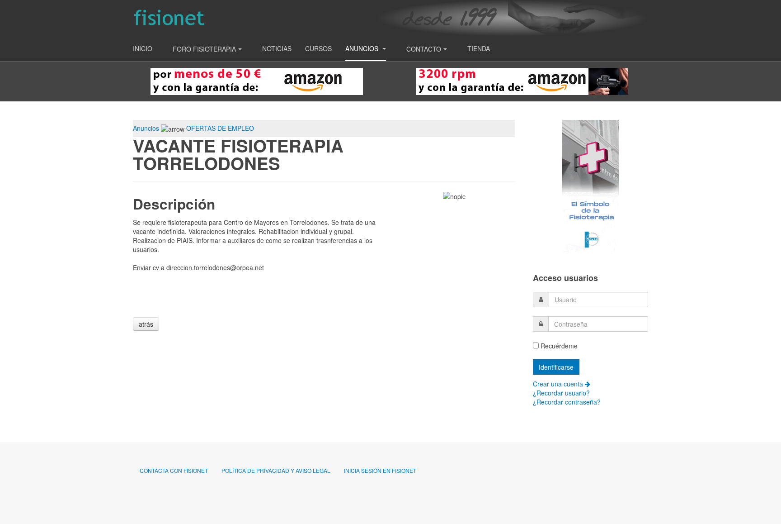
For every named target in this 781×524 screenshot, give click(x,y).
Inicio (142, 48)
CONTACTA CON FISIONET (174, 470)
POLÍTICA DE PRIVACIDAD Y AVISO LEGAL (275, 470)
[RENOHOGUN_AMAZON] (522, 80)
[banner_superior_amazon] (257, 80)
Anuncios (146, 128)
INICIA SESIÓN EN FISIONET (380, 470)
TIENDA (478, 48)
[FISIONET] (169, 17)
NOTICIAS (277, 48)
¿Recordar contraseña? (567, 401)
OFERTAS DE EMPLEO (220, 128)
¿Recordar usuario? (561, 392)
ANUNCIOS (362, 48)
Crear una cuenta (559, 383)
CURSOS (318, 48)
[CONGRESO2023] (590, 186)
